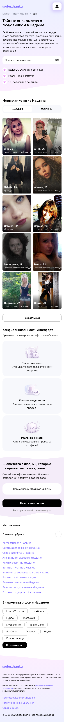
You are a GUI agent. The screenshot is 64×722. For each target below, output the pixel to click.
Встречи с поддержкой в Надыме (21, 592)
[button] (15, 611)
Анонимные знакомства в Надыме (22, 557)
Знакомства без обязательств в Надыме (25, 572)
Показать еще (32, 318)
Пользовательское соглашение (18, 697)
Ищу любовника (20, 13)
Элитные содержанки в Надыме (21, 547)
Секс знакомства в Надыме (18, 552)
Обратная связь (10, 707)
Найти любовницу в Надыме (18, 562)
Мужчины (46, 109)
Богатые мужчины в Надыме (18, 567)
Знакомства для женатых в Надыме (23, 587)
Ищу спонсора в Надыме (16, 543)
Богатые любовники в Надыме (19, 577)
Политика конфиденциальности (18, 702)
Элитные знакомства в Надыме (20, 582)
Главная (6, 13)
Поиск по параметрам (18, 60)
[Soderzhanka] (12, 6)
